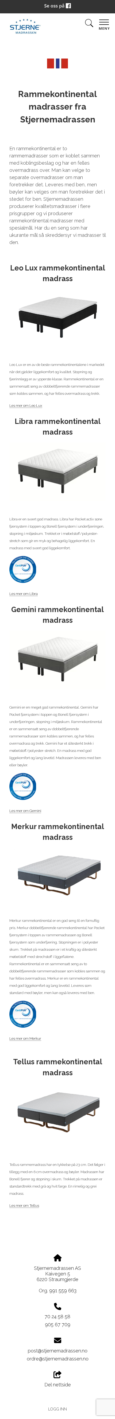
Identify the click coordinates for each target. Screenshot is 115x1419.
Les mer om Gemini (25, 811)
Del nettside (57, 1384)
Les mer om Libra (23, 593)
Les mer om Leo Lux (25, 405)
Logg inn (57, 1409)
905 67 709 (57, 1324)
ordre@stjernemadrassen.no (58, 1359)
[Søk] (89, 24)
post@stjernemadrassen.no (57, 1351)
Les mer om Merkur (25, 1038)
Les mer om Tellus (24, 1205)
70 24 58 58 (57, 1316)
